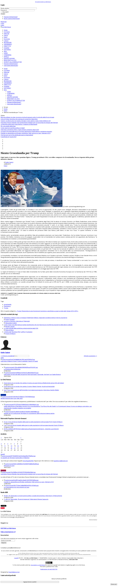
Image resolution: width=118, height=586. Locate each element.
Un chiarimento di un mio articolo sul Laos (16, 487)
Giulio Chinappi (10, 319)
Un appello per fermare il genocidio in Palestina (15, 458)
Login (2, 23)
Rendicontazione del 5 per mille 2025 (12, 398)
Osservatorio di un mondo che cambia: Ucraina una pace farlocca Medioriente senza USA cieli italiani (34, 383)
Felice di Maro (9, 330)
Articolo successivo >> (90, 356)
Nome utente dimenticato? (12, 19)
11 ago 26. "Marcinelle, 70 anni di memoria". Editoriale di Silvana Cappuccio (26, 499)
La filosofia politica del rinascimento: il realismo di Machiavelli (19, 124)
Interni (6, 74)
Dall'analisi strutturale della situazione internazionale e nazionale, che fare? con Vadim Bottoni (32, 374)
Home (5, 68)
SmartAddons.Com (14, 572)
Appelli (3, 454)
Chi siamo (37, 1)
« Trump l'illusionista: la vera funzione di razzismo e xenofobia (35, 311)
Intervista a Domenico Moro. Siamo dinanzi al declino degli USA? (20, 130)
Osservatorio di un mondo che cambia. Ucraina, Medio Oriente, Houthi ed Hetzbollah (29, 386)
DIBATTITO (7, 84)
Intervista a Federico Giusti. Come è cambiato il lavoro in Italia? (19, 361)
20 (11, 448)
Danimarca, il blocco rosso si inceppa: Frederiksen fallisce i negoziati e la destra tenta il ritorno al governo (35, 318)
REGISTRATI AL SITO (13, 99)
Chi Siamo (7, 70)
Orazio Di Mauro (10, 334)
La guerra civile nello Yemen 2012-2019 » (66, 311)
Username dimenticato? (14, 104)
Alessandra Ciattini (11, 323)
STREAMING (11, 93)
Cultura (6, 79)
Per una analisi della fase (8, 126)
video (2, 358)
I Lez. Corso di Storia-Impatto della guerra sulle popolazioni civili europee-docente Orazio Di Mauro (34, 425)
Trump (6, 308)
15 (18, 446)
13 (11, 446)
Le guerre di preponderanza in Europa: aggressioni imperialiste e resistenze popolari (26, 131)
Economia (7, 77)
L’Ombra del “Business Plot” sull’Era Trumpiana (18, 332)
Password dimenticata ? (14, 102)
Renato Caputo (10, 326)
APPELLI (9, 95)
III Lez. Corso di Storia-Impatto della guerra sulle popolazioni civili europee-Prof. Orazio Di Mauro (33, 422)
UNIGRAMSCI (8, 83)
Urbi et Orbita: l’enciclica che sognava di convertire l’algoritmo (19, 119)
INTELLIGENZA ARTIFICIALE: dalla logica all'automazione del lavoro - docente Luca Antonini (31, 429)
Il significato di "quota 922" (9, 137)
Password (4, 10)
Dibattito (3, 470)
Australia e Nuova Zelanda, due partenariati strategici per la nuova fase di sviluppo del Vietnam (29, 122)
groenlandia (7, 304)
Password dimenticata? (11, 17)
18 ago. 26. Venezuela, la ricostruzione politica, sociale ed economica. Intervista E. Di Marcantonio (33, 496)
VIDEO (9, 92)
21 (14, 448)
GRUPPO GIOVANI (12, 97)
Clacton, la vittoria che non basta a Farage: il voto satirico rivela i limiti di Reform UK (26, 121)
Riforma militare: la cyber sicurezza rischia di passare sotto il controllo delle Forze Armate (27, 117)
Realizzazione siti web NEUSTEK (48, 569)
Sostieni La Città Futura (45, 1)
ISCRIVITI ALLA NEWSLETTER (16, 100)
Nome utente (5, 8)
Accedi (2, 13)
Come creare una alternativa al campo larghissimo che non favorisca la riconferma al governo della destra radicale (38, 325)
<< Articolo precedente (7, 356)
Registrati (4, 22)
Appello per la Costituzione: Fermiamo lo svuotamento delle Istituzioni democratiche (29, 413)
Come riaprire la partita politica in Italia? (13, 128)
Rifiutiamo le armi (9, 466)
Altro (5, 90)
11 (5, 446)
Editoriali (6, 72)
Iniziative (6, 86)
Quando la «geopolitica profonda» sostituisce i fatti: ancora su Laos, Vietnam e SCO (25, 133)
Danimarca (7, 306)
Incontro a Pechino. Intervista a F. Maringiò (17, 321)
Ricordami (6, 12)
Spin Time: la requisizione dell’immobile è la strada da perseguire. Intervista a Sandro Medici (31, 390)
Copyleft (16, 558)
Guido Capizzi (9, 162)
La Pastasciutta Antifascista (12, 369)
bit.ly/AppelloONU (28, 461)
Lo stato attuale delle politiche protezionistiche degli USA (21, 328)
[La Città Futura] (6, 27)
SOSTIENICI (7, 88)
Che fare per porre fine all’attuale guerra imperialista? (17, 135)
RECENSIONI (7, 81)
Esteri (5, 76)
